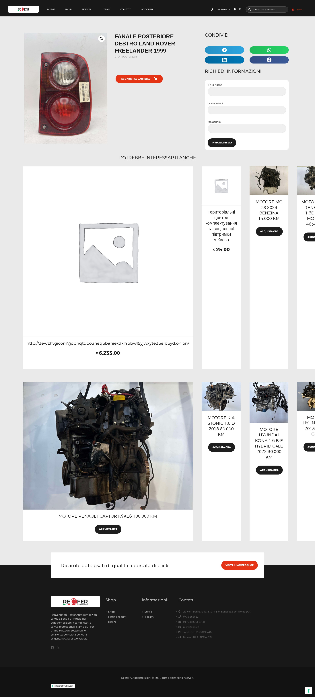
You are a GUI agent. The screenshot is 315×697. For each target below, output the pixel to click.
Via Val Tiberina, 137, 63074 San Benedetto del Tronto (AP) (217, 611)
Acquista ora (269, 231)
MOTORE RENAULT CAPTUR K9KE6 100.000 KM (108, 516)
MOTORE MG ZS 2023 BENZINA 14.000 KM (269, 210)
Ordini (112, 621)
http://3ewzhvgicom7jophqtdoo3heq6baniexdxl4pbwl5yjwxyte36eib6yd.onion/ (107, 343)
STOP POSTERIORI (126, 56)
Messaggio (214, 121)
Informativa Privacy (64, 686)
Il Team (149, 616)
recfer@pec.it (191, 626)
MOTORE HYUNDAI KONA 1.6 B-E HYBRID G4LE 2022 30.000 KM (269, 443)
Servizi (149, 611)
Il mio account (117, 616)
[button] (101, 38)
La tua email (215, 103)
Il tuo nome (215, 84)
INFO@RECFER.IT (194, 621)
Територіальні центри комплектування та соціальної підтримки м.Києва (221, 225)
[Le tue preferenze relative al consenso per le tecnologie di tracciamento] (308, 690)
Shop (111, 611)
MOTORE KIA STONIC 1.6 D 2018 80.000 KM (221, 426)
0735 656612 (191, 616)
